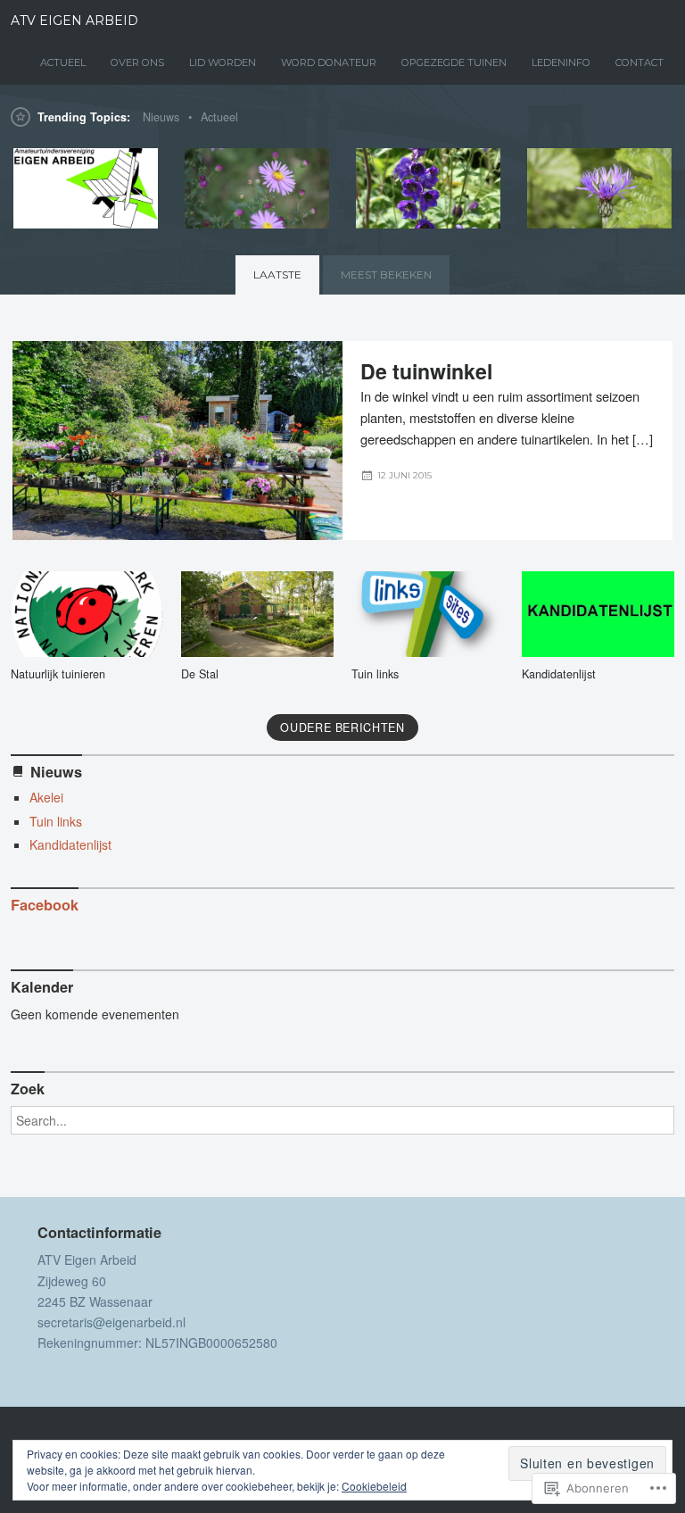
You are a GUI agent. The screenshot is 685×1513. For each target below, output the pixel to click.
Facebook (44, 904)
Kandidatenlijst (559, 674)
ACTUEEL (63, 62)
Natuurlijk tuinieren (58, 674)
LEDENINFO (561, 62)
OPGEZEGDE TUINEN (454, 62)
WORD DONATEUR (328, 62)
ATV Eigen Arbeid (74, 20)
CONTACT (639, 62)
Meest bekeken (386, 274)
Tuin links (375, 674)
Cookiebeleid (374, 1485)
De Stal (200, 674)
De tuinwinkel (426, 371)
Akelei (46, 797)
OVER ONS (137, 62)
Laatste (277, 274)
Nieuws (161, 117)
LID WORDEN (222, 62)
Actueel (219, 117)
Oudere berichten (342, 727)
